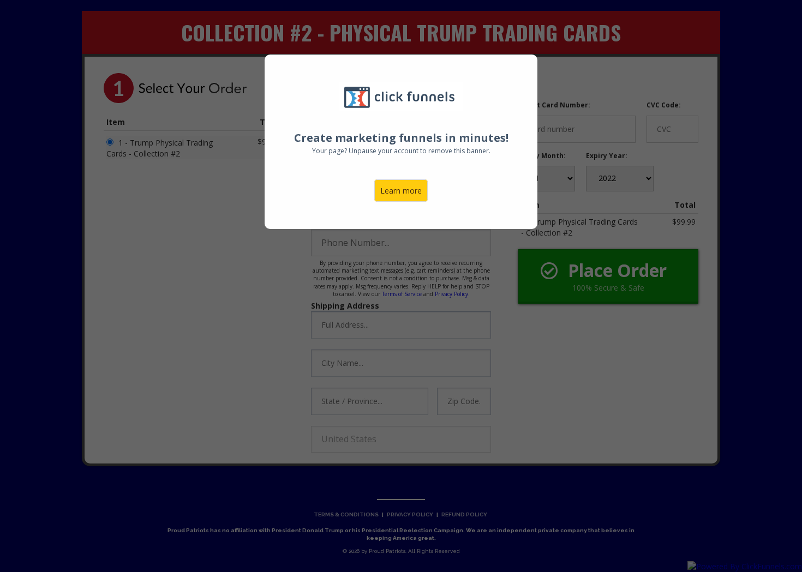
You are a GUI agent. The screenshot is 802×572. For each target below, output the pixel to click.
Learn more (401, 190)
